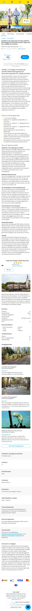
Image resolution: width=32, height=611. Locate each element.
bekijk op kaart (22, 49)
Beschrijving (10, 34)
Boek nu (25, 57)
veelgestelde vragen (15, 596)
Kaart (9, 270)
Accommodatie (20, 34)
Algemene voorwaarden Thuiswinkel (12, 535)
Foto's (3, 34)
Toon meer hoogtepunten (16, 446)
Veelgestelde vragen (16, 607)
